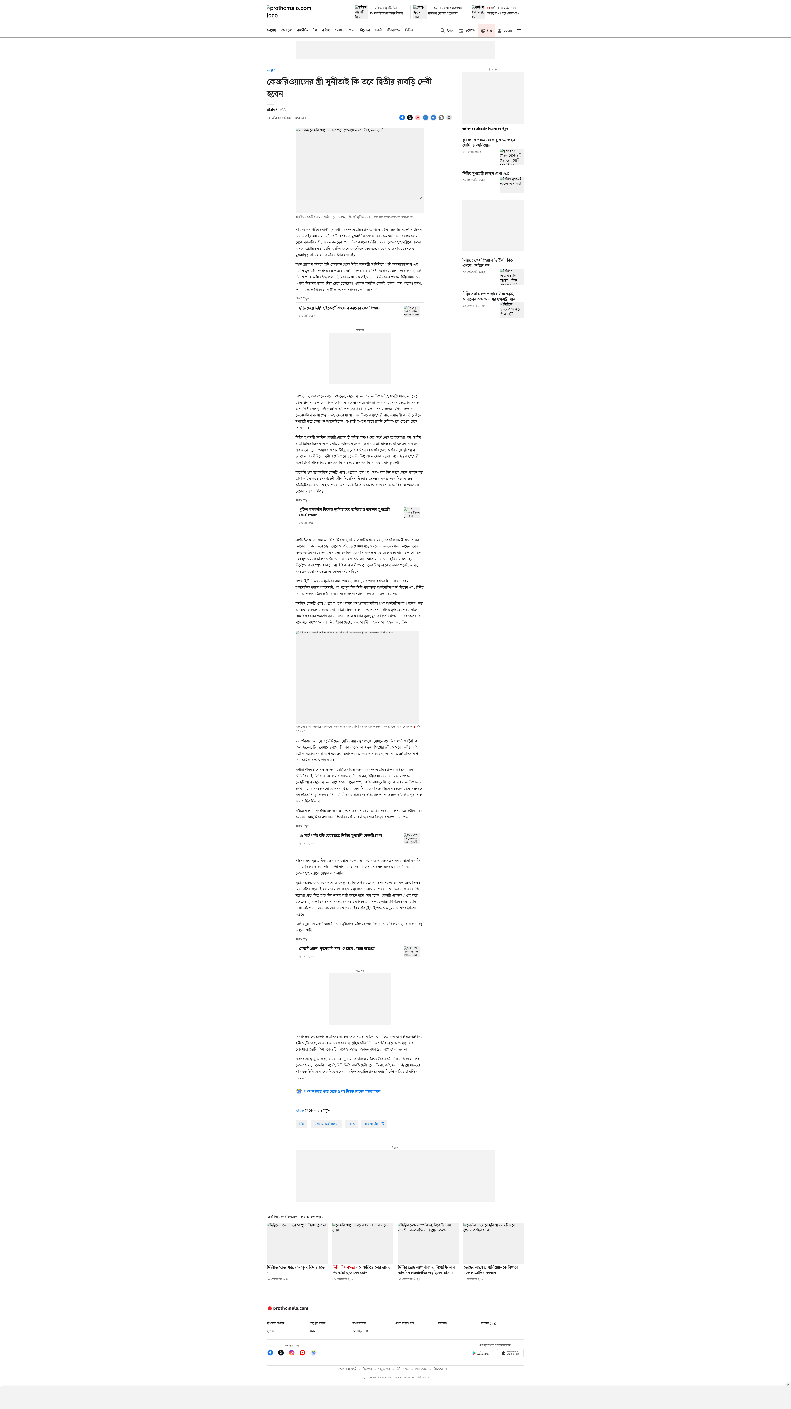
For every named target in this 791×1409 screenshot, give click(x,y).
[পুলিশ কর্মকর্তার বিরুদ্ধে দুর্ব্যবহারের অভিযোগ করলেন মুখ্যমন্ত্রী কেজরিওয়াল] (412, 512)
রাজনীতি (302, 30)
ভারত (271, 70)
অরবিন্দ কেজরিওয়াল (326, 1124)
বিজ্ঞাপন (367, 1369)
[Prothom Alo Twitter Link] (283, 1353)
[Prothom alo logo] (287, 1309)
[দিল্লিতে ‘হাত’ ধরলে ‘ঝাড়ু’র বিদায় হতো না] (297, 1243)
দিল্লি (301, 1124)
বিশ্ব (315, 30)
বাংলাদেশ (286, 30)
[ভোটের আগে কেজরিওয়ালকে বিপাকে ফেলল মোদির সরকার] (493, 1243)
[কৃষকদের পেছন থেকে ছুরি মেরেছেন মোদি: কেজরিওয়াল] (512, 157)
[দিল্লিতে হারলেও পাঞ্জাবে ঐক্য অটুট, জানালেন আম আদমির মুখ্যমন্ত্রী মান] (512, 310)
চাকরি (378, 30)
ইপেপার (271, 1331)
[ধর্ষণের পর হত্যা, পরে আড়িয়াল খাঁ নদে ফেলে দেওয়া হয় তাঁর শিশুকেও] (478, 12)
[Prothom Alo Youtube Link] (304, 1353)
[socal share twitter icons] (410, 119)
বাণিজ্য (326, 30)
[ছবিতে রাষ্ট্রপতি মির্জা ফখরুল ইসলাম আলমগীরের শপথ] (361, 12)
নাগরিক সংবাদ (275, 1323)
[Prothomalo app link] (480, 1354)
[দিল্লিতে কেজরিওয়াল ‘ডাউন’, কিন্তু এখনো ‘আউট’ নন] (512, 277)
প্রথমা (313, 1331)
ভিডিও (409, 30)
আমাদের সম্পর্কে (346, 1369)
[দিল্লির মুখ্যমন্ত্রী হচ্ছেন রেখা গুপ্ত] (512, 185)
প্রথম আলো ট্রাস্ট (405, 1323)
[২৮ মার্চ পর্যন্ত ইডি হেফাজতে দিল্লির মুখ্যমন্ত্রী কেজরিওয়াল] (412, 838)
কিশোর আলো (318, 1323)
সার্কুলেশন (384, 1369)
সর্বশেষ (271, 30)
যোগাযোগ (421, 1369)
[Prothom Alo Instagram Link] (293, 1353)
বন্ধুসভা (442, 1323)
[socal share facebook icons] (403, 119)
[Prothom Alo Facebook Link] (272, 1353)
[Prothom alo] (295, 12)
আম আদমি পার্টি (374, 1124)
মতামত (339, 30)
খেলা (352, 30)
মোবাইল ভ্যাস (361, 1331)
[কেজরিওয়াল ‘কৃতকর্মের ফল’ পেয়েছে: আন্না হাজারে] (412, 951)
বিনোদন (365, 30)
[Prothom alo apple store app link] (510, 1354)
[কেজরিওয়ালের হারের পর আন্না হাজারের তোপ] (362, 1243)
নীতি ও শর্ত (402, 1369)
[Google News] (313, 1353)
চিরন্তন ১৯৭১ (488, 1323)
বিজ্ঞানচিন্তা (359, 1323)
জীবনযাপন (393, 30)
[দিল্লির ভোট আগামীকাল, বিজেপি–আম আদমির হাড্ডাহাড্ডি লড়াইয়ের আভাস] (428, 1243)
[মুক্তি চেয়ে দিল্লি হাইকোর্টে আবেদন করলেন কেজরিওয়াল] (412, 311)
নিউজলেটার (440, 1369)
